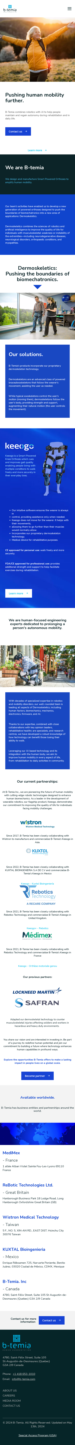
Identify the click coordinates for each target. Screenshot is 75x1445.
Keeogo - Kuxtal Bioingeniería (37, 883)
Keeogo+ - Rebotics (37, 928)
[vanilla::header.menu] (69, 9)
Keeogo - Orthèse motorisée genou (37, 966)
